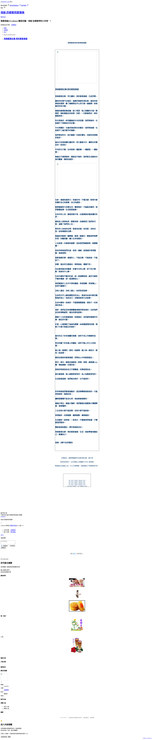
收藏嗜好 (13, 25)
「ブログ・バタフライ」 (147, 738)
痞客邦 (12, 525)
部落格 (6, 30)
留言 (15, 525)
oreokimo (3, 516)
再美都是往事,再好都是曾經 (15, 39)
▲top (2, 534)
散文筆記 (13, 532)
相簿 (5, 28)
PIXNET (65, 717)
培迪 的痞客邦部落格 (12, 12)
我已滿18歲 (4, 736)
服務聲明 (92, 717)
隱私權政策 (86, 717)
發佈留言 (3, 547)
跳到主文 (3, 17)
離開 (9, 736)
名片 (5, 32)
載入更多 (3, 538)
